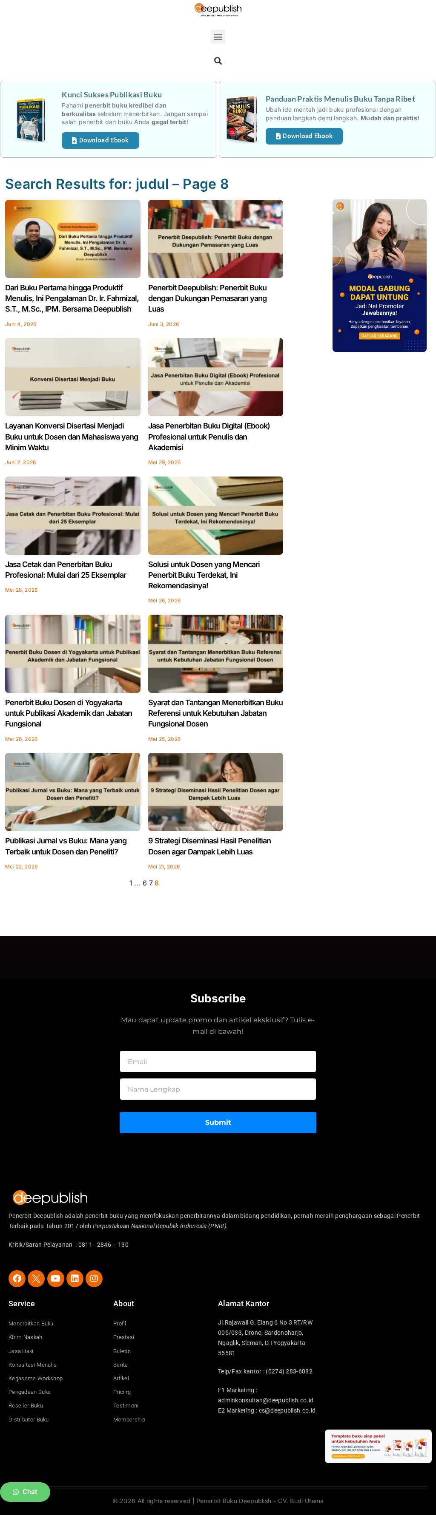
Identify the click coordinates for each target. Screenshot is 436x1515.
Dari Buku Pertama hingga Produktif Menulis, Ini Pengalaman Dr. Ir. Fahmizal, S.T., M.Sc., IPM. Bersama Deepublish (72, 298)
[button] (218, 37)
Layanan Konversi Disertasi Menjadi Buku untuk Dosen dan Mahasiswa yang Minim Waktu (71, 436)
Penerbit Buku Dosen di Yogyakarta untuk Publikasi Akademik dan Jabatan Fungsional (68, 713)
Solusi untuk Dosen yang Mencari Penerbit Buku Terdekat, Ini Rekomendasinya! (204, 575)
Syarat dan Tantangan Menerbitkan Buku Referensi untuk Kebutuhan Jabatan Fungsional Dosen (215, 713)
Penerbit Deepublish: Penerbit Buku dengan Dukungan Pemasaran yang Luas (207, 298)
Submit (218, 1122)
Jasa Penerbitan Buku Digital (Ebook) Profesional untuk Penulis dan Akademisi (209, 436)
